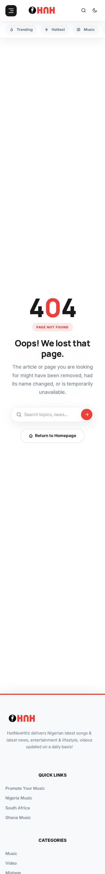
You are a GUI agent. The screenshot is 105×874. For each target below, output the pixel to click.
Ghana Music (18, 817)
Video (11, 863)
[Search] (83, 11)
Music (11, 853)
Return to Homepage (55, 435)
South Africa (17, 807)
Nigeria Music (18, 797)
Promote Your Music (25, 788)
